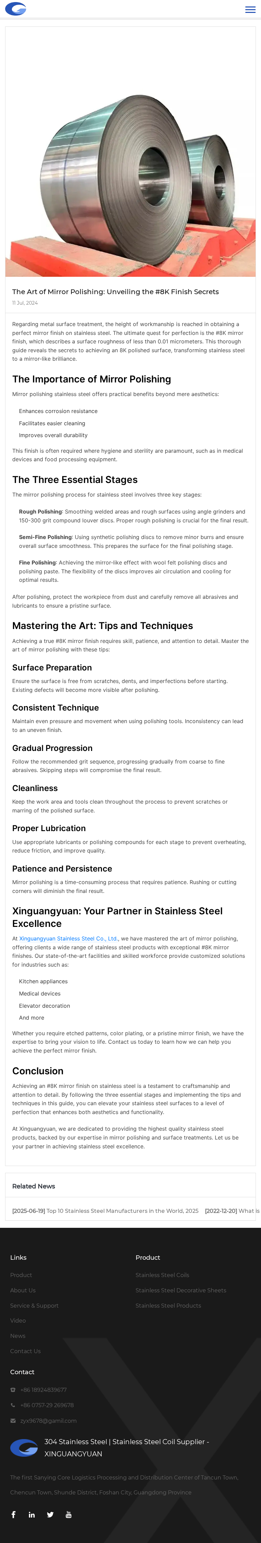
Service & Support (34, 1306)
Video (18, 1320)
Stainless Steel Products (168, 1306)
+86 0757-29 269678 (47, 1405)
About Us (23, 1290)
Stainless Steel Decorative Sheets (181, 1290)
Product (21, 1275)
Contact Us (25, 1351)
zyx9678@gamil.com (48, 1421)
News (17, 1336)
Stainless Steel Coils (162, 1275)
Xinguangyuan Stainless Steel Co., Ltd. (68, 938)
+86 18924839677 (43, 1390)
